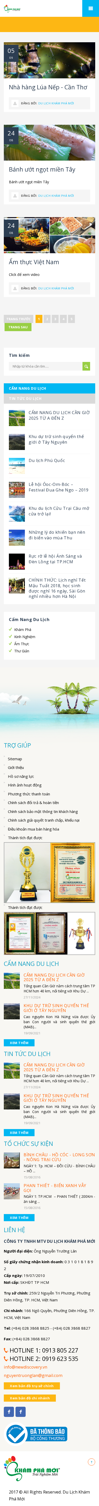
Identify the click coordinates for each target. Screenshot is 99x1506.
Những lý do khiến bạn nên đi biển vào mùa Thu (57, 534)
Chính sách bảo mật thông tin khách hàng (43, 811)
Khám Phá (22, 629)
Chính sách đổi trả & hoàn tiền (33, 802)
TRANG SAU (18, 327)
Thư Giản (21, 651)
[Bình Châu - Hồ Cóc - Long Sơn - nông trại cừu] (12, 1160)
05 (11, 51)
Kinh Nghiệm (24, 636)
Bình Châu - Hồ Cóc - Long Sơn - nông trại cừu (59, 1157)
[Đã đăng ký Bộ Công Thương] (35, 1431)
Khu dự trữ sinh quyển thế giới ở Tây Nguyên (56, 439)
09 (11, 58)
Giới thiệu (16, 767)
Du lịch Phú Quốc (47, 460)
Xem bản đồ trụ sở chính (32, 1386)
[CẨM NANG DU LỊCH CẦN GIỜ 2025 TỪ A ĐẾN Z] (12, 980)
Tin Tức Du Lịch (25, 398)
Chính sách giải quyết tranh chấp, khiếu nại (43, 820)
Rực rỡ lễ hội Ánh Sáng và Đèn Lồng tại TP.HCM (55, 558)
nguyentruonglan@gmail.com (33, 1375)
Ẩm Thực (21, 643)
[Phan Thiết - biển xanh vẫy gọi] (12, 1190)
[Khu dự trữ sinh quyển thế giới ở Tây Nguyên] (12, 1010)
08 (11, 140)
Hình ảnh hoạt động (25, 784)
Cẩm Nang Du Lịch (27, 388)
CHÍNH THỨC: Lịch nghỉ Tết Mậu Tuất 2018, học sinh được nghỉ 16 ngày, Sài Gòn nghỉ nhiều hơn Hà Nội (57, 588)
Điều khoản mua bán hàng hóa (33, 829)
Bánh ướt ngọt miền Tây (42, 169)
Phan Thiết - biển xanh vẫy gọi (55, 1188)
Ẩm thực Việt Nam (34, 262)
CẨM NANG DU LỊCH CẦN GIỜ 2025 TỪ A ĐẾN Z (59, 415)
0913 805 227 (60, 1350)
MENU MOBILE (90, 8)
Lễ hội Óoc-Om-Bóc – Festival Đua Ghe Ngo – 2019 (59, 487)
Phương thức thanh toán (29, 793)
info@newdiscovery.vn (25, 1367)
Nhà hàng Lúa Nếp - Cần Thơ (48, 87)
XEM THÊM (19, 1042)
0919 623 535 (60, 1359)
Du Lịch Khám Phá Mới (56, 103)
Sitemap (15, 758)
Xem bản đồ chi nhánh (30, 1398)
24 (11, 133)
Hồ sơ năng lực (21, 776)
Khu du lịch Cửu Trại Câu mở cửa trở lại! (59, 510)
